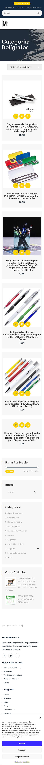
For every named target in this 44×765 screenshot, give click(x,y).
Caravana (7, 713)
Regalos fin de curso (16, 553)
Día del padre (13, 526)
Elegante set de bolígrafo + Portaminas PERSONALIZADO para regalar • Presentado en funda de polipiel (22, 128)
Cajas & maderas (14, 513)
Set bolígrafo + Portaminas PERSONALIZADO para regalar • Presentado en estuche (22, 196)
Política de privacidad (22, 762)
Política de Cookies (11, 679)
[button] (40, 717)
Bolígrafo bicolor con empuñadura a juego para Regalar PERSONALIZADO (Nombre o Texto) (22, 336)
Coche (6, 694)
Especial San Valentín (17, 531)
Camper (7, 706)
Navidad (11, 535)
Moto (6, 702)
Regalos (11, 548)
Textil (9, 557)
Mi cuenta (9, 7)
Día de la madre (14, 522)
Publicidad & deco (15, 544)
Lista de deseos (34, 7)
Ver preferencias (22, 756)
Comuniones (13, 517)
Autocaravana (9, 709)
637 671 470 (23, 3)
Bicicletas (7, 698)
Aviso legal (8, 671)
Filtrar (9, 471)
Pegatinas (11, 539)
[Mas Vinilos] (5, 23)
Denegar (22, 750)
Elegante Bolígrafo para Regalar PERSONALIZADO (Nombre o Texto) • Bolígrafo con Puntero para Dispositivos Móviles (22, 437)
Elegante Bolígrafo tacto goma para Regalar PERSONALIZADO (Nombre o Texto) (22, 404)
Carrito (20, 7)
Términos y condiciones (13, 675)
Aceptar (22, 743)
